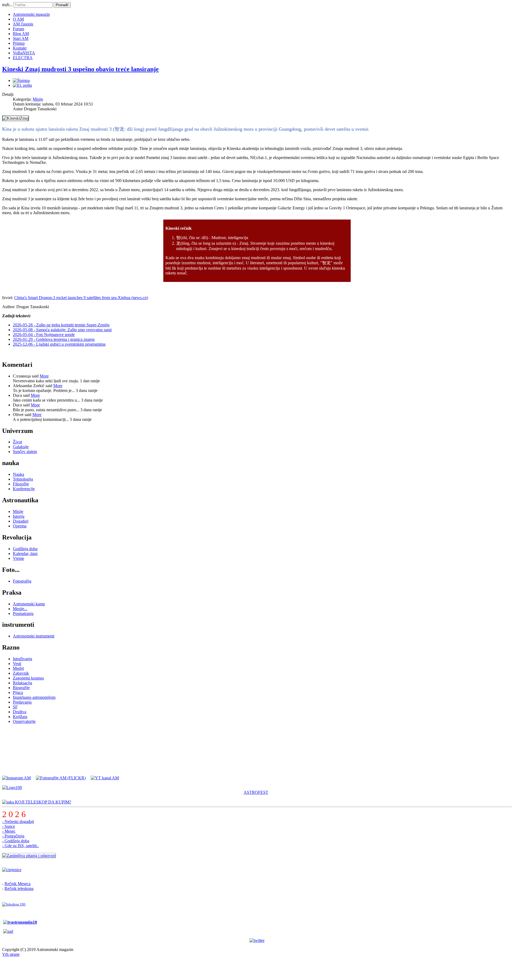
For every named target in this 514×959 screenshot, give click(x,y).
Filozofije (21, 484)
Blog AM (21, 33)
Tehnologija (23, 479)
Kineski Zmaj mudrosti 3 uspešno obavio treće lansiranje (80, 69)
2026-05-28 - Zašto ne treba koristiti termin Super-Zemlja (61, 325)
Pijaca (18, 692)
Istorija (18, 516)
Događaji (20, 521)
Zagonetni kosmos (28, 678)
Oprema (20, 526)
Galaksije (21, 446)
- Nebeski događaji (18, 821)
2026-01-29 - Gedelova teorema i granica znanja (54, 339)
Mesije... (20, 608)
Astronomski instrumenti (33, 636)
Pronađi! (62, 5)
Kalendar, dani (25, 553)
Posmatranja (23, 613)
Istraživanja (22, 658)
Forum (18, 29)
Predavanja (22, 702)
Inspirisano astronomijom (34, 697)
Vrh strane (11, 954)
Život (17, 442)
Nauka (18, 474)
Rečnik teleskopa (19, 888)
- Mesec (9, 831)
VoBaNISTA (24, 53)
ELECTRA (23, 57)
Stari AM (20, 38)
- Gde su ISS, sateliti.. (20, 845)
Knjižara (20, 716)
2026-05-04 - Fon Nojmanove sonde (44, 334)
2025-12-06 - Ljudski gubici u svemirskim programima (59, 344)
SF (15, 707)
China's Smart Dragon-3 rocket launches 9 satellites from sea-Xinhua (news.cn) (81, 297)
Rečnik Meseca (18, 883)
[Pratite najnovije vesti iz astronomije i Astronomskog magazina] (257, 940)
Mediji (18, 668)
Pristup (19, 43)
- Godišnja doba (15, 841)
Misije (38, 99)
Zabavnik (21, 673)
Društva (19, 711)
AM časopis (23, 24)
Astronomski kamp (29, 604)
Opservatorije (24, 721)
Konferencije (24, 488)
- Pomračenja (13, 836)
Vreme (18, 558)
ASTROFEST (256, 792)
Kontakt (20, 48)
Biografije (21, 687)
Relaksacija (22, 683)
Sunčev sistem (25, 451)
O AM (18, 19)
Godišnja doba (25, 548)
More (44, 376)
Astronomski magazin (31, 14)
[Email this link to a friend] (22, 85)
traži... (7, 4)
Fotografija (22, 581)
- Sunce (8, 826)
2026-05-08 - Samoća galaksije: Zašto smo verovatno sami (62, 329)
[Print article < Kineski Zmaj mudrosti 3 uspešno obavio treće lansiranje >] (21, 80)
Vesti (17, 663)
